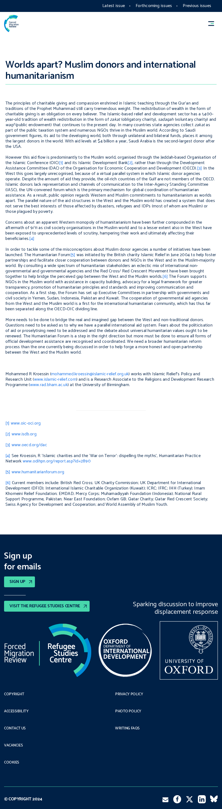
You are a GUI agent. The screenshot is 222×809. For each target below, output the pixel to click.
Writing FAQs (127, 728)
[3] (199, 168)
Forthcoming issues (154, 5)
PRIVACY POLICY (129, 694)
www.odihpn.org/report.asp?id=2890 (57, 461)
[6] (165, 276)
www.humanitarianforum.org (38, 472)
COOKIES (11, 763)
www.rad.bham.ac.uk (49, 385)
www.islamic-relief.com (55, 379)
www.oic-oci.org (26, 423)
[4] (31, 238)
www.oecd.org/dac (29, 445)
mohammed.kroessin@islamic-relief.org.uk (90, 374)
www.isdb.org (24, 434)
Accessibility (16, 711)
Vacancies (13, 745)
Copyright (14, 694)
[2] (130, 163)
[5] (73, 255)
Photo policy (128, 711)
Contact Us (15, 728)
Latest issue (113, 5)
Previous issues (197, 5)
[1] (61, 163)
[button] (214, 23)
